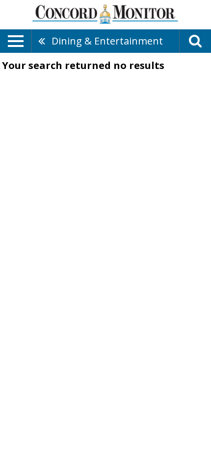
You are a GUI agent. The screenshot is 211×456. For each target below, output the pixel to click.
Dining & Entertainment (107, 40)
